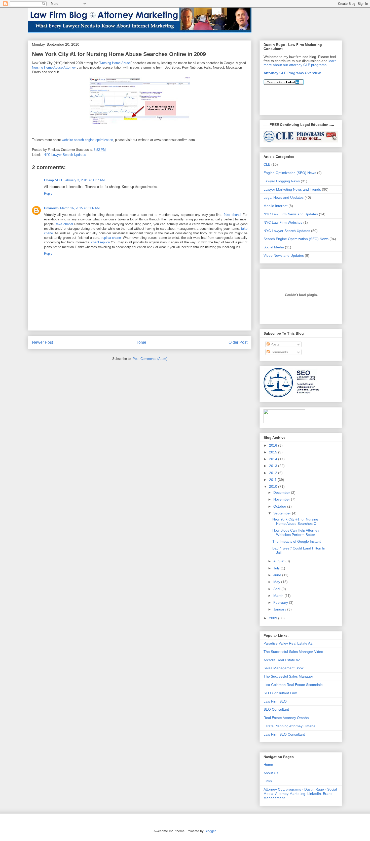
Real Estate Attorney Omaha (286, 718)
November (282, 499)
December (282, 492)
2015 (273, 452)
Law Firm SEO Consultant (284, 734)
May (277, 582)
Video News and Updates (284, 255)
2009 (273, 618)
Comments (279, 352)
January (280, 609)
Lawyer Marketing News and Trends (292, 189)
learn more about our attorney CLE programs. (300, 63)
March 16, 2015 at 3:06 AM (80, 208)
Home (140, 342)
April (277, 589)
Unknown (51, 208)
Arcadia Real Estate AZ (282, 660)
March (278, 596)
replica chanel (111, 238)
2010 (273, 486)
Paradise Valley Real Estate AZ (288, 643)
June (277, 575)
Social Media (274, 247)
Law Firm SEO (275, 701)
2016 (273, 445)
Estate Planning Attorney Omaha (289, 726)
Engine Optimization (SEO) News (290, 173)
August (279, 561)
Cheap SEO (53, 180)
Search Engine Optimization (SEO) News (296, 239)
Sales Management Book (284, 668)
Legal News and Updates (284, 197)
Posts (274, 344)
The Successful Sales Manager (288, 676)
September (282, 513)
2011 (273, 480)
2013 (273, 466)
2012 (273, 473)
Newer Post (42, 342)
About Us (271, 773)
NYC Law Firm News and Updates (291, 214)
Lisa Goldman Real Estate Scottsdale (293, 685)
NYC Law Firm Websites (283, 222)
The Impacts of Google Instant (296, 541)
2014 (273, 459)
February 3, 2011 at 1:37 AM (84, 180)
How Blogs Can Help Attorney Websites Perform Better (295, 532)
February (281, 602)
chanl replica (100, 242)
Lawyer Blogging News (282, 181)
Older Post (238, 342)
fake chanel (232, 215)
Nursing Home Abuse (115, 63)
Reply (48, 193)
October (280, 506)
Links (268, 781)
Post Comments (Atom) (150, 359)
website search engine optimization (87, 140)
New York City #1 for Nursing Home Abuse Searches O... (295, 521)
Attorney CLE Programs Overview (292, 73)
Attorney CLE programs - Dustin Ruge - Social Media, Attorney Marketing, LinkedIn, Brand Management (300, 793)
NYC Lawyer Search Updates (65, 155)
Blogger (210, 831)
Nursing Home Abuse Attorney (54, 67)
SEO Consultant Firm (280, 693)
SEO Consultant (276, 709)
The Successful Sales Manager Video (293, 652)
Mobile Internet (275, 206)
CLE (267, 164)
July (277, 568)
